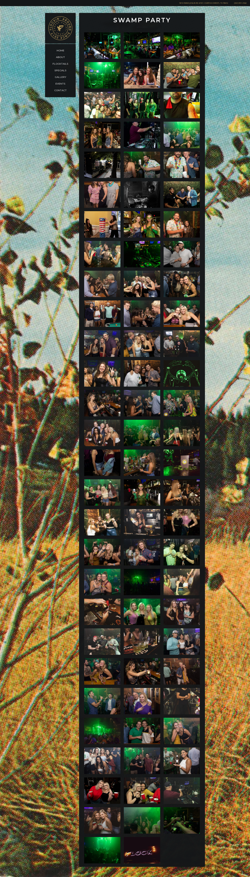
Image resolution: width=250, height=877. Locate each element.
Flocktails (60, 63)
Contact (60, 90)
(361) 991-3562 (240, 3)
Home (60, 50)
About (60, 57)
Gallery (60, 77)
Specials (60, 70)
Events (60, 83)
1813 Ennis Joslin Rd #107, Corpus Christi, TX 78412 (203, 3)
